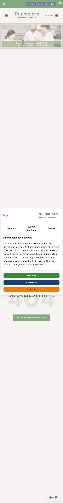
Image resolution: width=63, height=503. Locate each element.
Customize (31, 282)
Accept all (31, 275)
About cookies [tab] (31, 228)
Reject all (31, 289)
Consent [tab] (11, 228)
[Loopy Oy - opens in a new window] (5, 215)
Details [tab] (52, 228)
